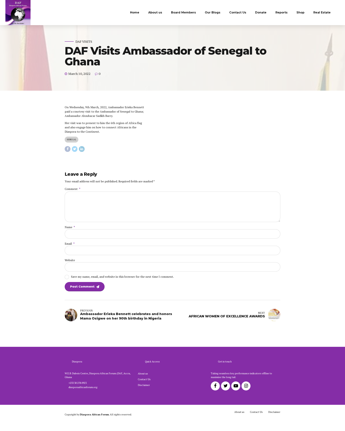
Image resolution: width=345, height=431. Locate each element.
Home (134, 12)
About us (155, 12)
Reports (281, 12)
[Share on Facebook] (67, 149)
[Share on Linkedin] (82, 149)
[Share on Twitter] (75, 149)
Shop (300, 12)
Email (70, 244)
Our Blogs (212, 12)
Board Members (183, 12)
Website (70, 260)
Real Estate (322, 12)
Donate (260, 12)
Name (70, 227)
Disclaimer (144, 385)
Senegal (71, 139)
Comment (72, 189)
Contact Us (237, 12)
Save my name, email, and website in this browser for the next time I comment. (122, 277)
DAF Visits (83, 41)
